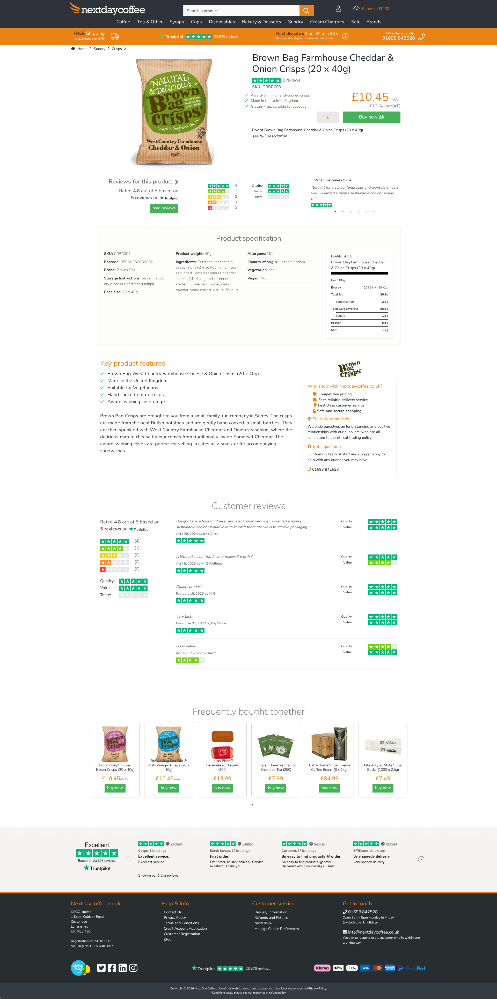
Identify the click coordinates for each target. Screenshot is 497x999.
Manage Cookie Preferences (276, 928)
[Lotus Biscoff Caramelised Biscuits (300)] (222, 744)
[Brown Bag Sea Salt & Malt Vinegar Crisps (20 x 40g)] (168, 744)
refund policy (277, 993)
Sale (356, 22)
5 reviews (291, 80)
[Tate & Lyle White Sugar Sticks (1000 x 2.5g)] (383, 744)
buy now (115, 788)
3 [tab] (350, 211)
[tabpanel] (354, 196)
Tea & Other (150, 22)
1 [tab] (335, 211)
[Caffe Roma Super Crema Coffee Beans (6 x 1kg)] (329, 744)
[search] (306, 10)
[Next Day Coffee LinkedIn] (124, 968)
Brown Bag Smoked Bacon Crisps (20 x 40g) (115, 767)
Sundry (295, 22)
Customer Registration (182, 933)
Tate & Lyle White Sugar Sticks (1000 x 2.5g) (383, 767)
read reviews (164, 208)
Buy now (369, 117)
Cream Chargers (327, 22)
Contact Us (173, 912)
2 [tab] (343, 211)
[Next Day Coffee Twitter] (102, 968)
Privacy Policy (175, 917)
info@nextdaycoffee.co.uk (373, 932)
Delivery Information (270, 912)
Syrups (177, 22)
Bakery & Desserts (261, 22)
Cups (196, 22)
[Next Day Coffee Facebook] (113, 968)
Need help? (263, 923)
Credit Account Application (185, 928)
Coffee (123, 22)
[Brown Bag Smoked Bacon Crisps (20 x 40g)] (115, 744)
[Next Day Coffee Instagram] (134, 968)
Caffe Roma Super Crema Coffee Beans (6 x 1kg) (329, 767)
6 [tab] (374, 211)
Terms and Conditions (181, 923)
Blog (167, 939)
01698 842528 (325, 469)
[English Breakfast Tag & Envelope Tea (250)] (276, 744)
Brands (374, 22)
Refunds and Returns (271, 917)
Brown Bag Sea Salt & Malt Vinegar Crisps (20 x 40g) (168, 765)
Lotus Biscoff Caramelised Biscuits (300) (222, 765)
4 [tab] (358, 211)
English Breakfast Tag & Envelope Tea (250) (276, 767)
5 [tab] (366, 211)
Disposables (222, 22)
